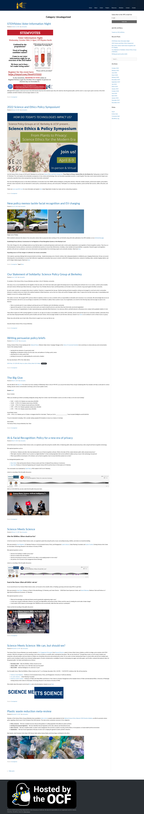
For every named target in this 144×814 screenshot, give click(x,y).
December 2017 (116, 100)
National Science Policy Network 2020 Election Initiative (78, 718)
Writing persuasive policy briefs (26, 338)
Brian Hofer (13, 463)
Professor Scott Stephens (17, 674)
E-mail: (113, 18)
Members (121, 7)
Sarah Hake (19, 590)
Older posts (11, 771)
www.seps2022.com (18, 189)
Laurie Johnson (65, 544)
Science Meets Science (21, 529)
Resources (114, 7)
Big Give (20, 384)
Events (101, 7)
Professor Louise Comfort (17, 678)
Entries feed (115, 114)
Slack (81, 314)
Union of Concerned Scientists (70, 345)
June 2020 (114, 72)
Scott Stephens (20, 544)
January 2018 (115, 98)
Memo (22, 264)
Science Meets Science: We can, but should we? (36, 645)
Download (44, 363)
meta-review (44, 718)
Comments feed (116, 116)
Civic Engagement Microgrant (45, 652)
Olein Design (27, 811)
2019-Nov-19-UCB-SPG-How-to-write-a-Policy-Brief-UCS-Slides (23, 363)
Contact (128, 7)
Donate (134, 7)
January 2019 (115, 88)
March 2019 (115, 86)
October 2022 (115, 68)
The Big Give (15, 377)
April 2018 (114, 95)
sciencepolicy (24, 26)
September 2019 (116, 82)
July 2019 (114, 84)
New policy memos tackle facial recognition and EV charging (43, 203)
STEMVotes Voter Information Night (29, 23)
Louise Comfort (89, 544)
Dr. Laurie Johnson (15, 676)
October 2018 (115, 91)
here (41, 189)
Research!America (59, 652)
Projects (107, 7)
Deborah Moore (35, 345)
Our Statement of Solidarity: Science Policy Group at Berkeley (44, 274)
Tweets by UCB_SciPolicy (118, 32)
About (95, 7)
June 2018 (114, 93)
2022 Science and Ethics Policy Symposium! (33, 107)
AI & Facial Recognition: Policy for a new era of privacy (40, 438)
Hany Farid (13, 465)
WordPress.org (115, 118)
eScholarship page (99, 238)
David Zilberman (85, 590)
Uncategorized (14, 97)
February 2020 (115, 77)
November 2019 (116, 79)
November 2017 (116, 102)
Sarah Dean (28, 468)
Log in (113, 111)
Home (90, 7)
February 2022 (115, 70)
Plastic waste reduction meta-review (29, 711)
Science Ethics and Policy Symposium (53, 174)
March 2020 (115, 75)
